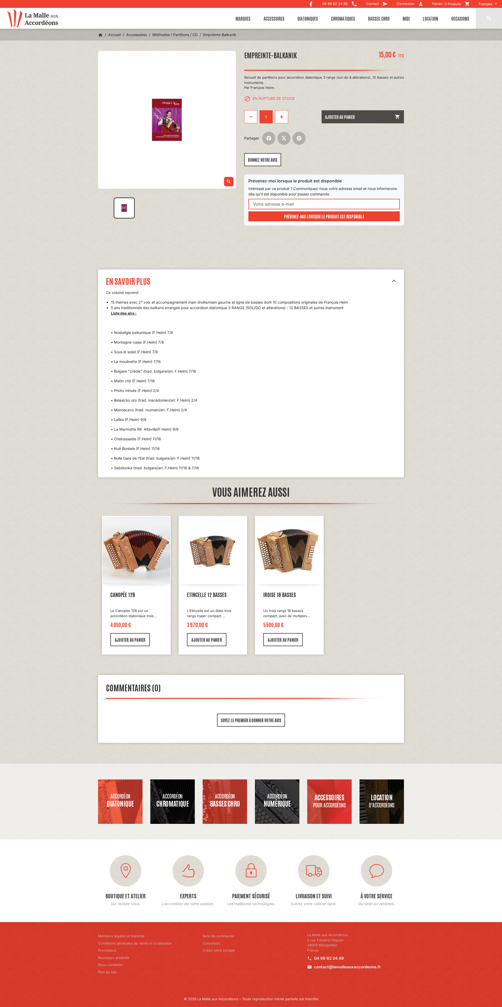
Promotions (107, 950)
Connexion (211, 943)
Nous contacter (110, 965)
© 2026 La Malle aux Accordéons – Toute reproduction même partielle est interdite (251, 999)
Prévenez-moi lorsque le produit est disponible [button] (324, 216)
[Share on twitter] (283, 138)
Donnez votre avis (262, 159)
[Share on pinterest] (299, 138)
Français (485, 4)
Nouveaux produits (113, 958)
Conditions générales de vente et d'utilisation (135, 943)
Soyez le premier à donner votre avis (251, 720)
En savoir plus (128, 281)
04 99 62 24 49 (329, 958)
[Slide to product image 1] (124, 208)
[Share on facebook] (268, 138)
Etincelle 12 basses (207, 594)
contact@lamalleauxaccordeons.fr (347, 966)
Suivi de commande (218, 936)
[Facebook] (310, 3)
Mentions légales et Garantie (121, 936)
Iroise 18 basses (279, 594)
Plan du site (107, 972)
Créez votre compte (219, 950)
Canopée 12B (122, 594)
